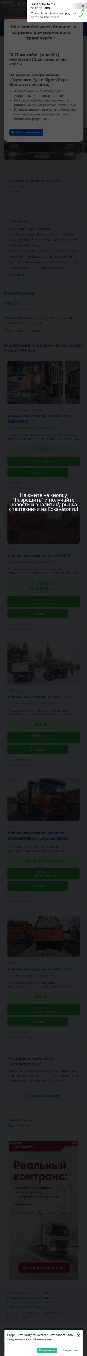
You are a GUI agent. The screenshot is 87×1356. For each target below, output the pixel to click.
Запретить (70, 1350)
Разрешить (47, 1350)
